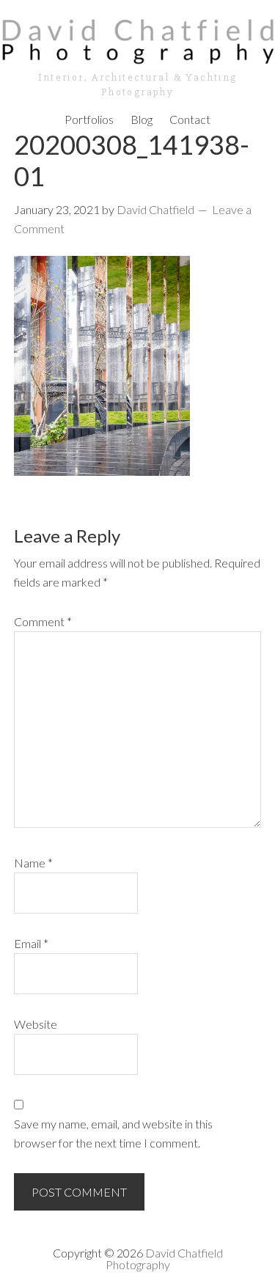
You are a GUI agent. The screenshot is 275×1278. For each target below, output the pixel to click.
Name (33, 863)
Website (35, 1024)
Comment (43, 621)
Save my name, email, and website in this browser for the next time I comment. (113, 1133)
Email (31, 943)
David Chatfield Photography (164, 1258)
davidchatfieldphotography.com (137, 40)
